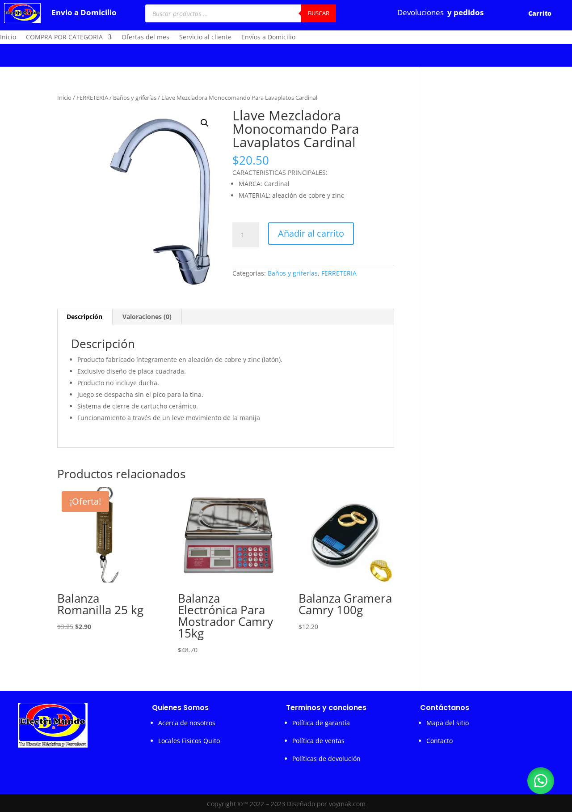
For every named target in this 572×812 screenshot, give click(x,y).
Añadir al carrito (311, 233)
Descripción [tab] (84, 316)
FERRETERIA (92, 98)
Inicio (8, 37)
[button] (205, 123)
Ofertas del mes (145, 37)
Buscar (318, 13)
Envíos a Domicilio (268, 37)
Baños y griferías (134, 98)
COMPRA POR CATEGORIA (64, 37)
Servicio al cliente (205, 37)
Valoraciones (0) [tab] (147, 316)
